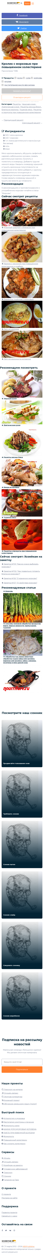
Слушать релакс (11, 1093)
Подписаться (22, 1069)
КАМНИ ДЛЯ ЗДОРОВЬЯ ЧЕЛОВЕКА (20, 1129)
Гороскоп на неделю (13, 1090)
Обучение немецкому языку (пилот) (20, 1104)
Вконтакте (23, 22)
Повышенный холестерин (15, 1140)
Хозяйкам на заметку (13, 1165)
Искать (7, 1158)
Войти (27, 3)
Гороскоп (8, 1173)
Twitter (23, 28)
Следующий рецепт (31, 123)
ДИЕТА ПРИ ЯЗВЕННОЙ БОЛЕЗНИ (19, 1133)
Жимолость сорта (11, 1126)
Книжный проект (12, 1100)
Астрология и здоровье (14, 1118)
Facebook (23, 15)
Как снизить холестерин (14, 1144)
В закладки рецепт (22, 97)
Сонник (7, 1176)
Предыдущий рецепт (13, 120)
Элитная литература (13, 1097)
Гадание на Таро (11, 1180)
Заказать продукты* (22, 91)
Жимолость (9, 1136)
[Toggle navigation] (33, 4)
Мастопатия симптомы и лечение (19, 1122)
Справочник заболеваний (16, 1169)
